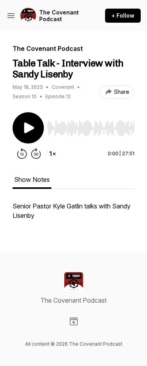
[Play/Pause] (28, 128)
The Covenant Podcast (59, 16)
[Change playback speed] (52, 153)
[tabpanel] (73, 214)
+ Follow (122, 15)
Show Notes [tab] (32, 179)
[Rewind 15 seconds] (21, 153)
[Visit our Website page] (74, 321)
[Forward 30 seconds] (36, 153)
